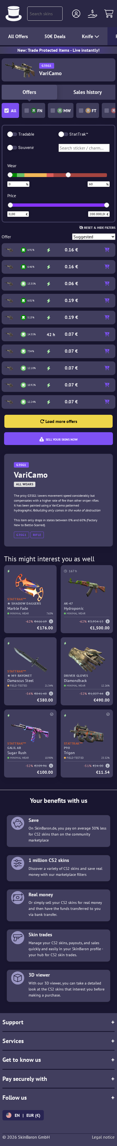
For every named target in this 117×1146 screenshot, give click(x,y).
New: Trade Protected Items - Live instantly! (58, 50)
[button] (76, 13)
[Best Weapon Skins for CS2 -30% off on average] (13, 13)
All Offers (18, 36)
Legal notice (103, 1137)
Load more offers (60, 421)
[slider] (10, 174)
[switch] (12, 134)
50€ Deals (55, 36)
